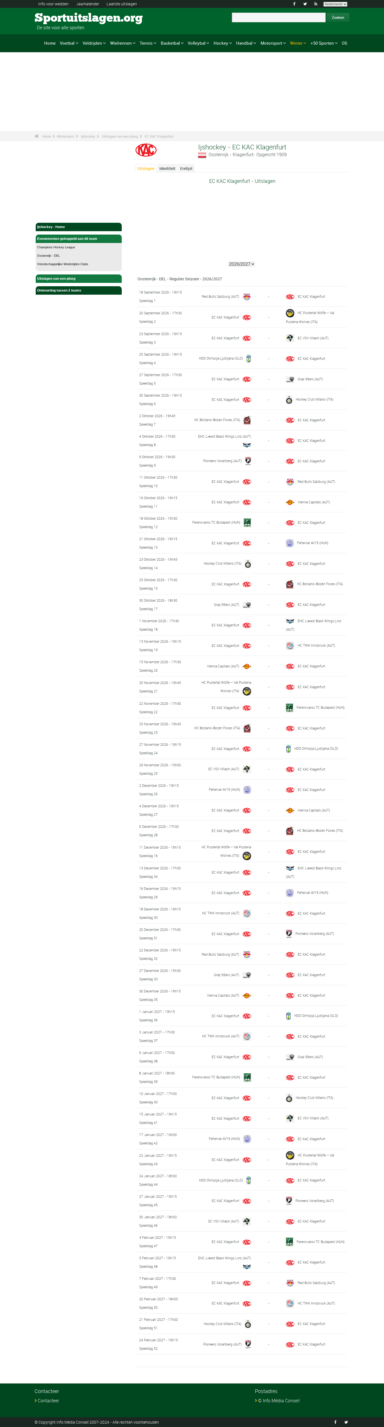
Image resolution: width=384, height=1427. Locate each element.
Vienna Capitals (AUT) (314, 502)
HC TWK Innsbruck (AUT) (316, 645)
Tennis (146, 43)
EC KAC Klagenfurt (159, 136)
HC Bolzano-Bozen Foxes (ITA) (217, 419)
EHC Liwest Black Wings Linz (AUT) (224, 436)
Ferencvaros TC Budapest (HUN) (216, 522)
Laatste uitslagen (122, 3)
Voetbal (67, 43)
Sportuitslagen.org (56, 18)
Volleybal (196, 43)
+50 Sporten (322, 43)
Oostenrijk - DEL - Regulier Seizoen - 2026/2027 (179, 278)
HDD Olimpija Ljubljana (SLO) (221, 358)
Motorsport (271, 43)
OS (344, 43)
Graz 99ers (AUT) (310, 379)
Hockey (221, 43)
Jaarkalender (87, 3)
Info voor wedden (53, 3)
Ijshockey (88, 136)
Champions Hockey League (56, 247)
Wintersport (65, 136)
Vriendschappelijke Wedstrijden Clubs (62, 264)
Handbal (244, 43)
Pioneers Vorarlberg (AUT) (222, 460)
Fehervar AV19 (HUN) (312, 542)
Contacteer (48, 1401)
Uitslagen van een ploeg (120, 136)
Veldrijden (92, 43)
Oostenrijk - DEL (48, 255)
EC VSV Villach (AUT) (313, 338)
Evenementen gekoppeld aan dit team (67, 239)
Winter (296, 43)
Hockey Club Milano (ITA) (314, 399)
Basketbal (170, 43)
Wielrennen (121, 43)
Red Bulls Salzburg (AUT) (220, 296)
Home (50, 43)
